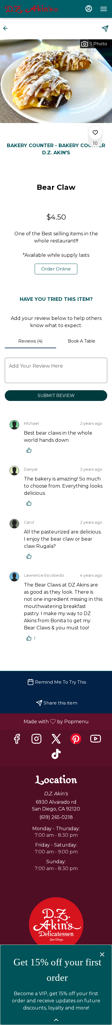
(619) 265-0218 (56, 817)
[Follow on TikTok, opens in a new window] (56, 755)
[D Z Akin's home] (32, 8)
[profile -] (88, 8)
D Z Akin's (56, 924)
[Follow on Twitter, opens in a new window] (56, 740)
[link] (56, 269)
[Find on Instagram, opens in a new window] (36, 740)
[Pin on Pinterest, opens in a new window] (75, 740)
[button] (7, 28)
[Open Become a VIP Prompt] (56, 1020)
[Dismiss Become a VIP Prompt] (102, 954)
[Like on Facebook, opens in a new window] (16, 740)
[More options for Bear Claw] (95, 132)
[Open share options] (105, 29)
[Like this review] (30, 450)
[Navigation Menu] (103, 9)
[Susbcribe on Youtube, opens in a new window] (95, 740)
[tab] (30, 341)
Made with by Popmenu (46, 721)
